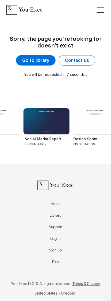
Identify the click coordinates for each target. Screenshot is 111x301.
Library (55, 215)
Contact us (77, 60)
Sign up (55, 250)
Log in (55, 238)
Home (56, 203)
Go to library (35, 60)
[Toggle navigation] (100, 10)
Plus (55, 261)
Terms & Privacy (86, 283)
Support (55, 227)
